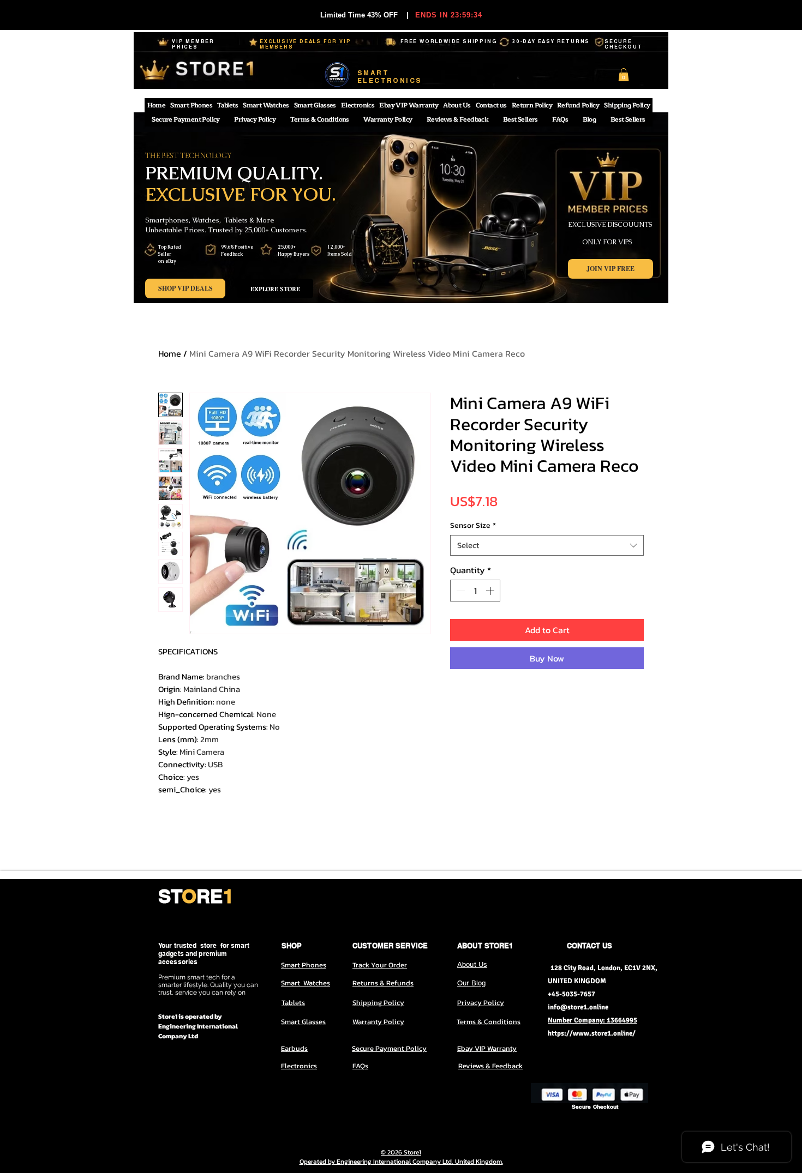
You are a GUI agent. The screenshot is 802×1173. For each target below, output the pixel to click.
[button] (623, 74)
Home (169, 353)
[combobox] (547, 545)
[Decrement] (459, 590)
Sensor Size (473, 526)
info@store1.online (578, 1007)
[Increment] (491, 590)
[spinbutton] (475, 590)
